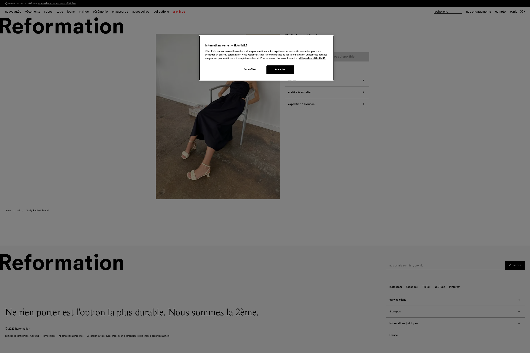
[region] (266, 58)
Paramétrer (250, 69)
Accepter (280, 69)
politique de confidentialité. (312, 58)
